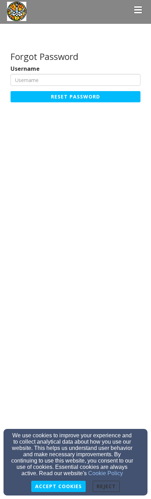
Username (25, 69)
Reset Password (75, 96)
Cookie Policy (105, 473)
